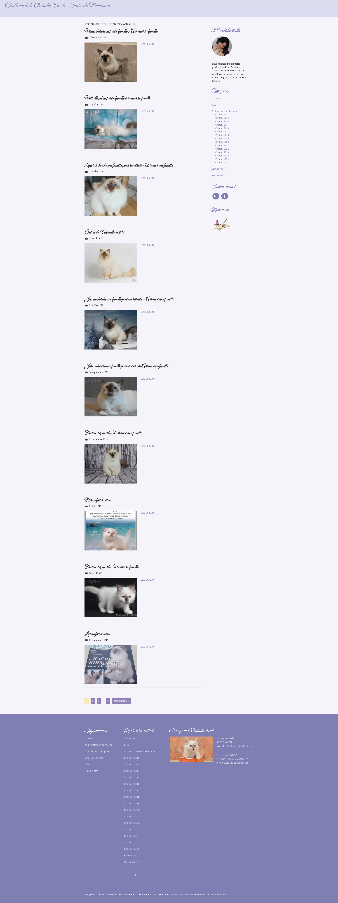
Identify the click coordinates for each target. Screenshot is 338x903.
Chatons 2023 (222, 152)
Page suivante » (121, 701)
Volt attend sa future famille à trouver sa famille (117, 98)
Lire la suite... (148, 44)
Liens (87, 764)
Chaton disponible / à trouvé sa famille (111, 567)
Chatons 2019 (222, 138)
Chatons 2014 (222, 121)
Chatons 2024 (222, 155)
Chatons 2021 (222, 145)
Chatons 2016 (222, 128)
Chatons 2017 (222, 131)
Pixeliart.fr (220, 894)
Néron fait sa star (97, 500)
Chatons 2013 (222, 118)
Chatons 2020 (222, 142)
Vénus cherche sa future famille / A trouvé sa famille (120, 31)
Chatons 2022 (222, 149)
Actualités (216, 98)
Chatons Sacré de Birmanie (225, 111)
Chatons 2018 (222, 135)
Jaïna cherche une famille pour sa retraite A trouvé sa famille (126, 366)
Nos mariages (218, 175)
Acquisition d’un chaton (98, 744)
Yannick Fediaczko (184, 894)
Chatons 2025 (222, 159)
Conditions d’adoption (97, 751)
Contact (88, 738)
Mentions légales (94, 758)
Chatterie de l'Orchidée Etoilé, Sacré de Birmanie (57, 5)
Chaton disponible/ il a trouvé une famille (113, 433)
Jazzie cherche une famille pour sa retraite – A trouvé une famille (129, 299)
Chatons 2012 (222, 114)
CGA (213, 105)
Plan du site (91, 771)
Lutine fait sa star (96, 634)
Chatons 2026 (222, 162)
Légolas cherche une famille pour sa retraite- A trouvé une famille (128, 165)
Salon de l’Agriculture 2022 (105, 232)
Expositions (217, 169)
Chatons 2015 (222, 125)
